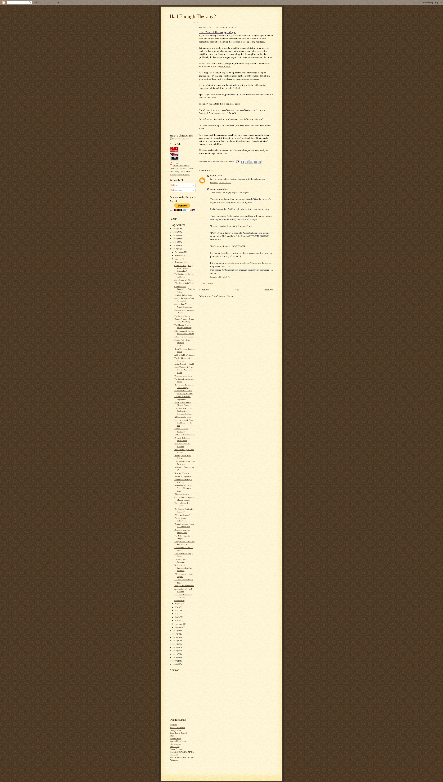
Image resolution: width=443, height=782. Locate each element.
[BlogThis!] (246, 162)
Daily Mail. (225, 66)
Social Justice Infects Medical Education (183, 403)
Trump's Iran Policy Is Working (183, 480)
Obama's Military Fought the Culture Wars (184, 525)
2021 (175, 242)
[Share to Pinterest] (259, 162)
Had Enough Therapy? (193, 16)
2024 (175, 232)
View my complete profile (180, 174)
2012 (175, 650)
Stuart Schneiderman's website (182, 757)
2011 (175, 654)
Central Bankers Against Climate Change (184, 498)
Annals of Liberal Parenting (181, 430)
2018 (175, 630)
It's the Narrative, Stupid (184, 363)
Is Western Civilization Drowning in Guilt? (183, 392)
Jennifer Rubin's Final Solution (183, 590)
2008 (175, 664)
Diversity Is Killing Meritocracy (182, 439)
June (177, 610)
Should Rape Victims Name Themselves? (183, 305)
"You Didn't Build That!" (184, 283)
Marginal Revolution (178, 741)
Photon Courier (176, 749)
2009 (175, 660)
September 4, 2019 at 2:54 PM (220, 277)
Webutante (174, 760)
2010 (175, 657)
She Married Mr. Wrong (184, 280)
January (178, 627)
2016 (175, 637)
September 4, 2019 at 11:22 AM (220, 183)
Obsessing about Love (183, 375)
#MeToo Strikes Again (183, 295)
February (179, 624)
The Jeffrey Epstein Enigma (182, 537)
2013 (175, 647)
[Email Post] (237, 161)
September (179, 262)
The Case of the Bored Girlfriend (183, 596)
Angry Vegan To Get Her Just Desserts (184, 543)
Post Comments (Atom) (222, 296)
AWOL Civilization (177, 727)
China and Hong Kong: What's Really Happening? (183, 268)
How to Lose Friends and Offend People (184, 386)
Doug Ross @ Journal (178, 733)
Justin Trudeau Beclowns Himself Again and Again (184, 370)
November (179, 255)
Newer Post (204, 289)
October (178, 258)
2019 (175, 248)
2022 (175, 238)
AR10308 (173, 725)
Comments (178, 190)
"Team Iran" (179, 345)
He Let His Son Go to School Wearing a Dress (183, 488)
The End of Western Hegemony (182, 398)
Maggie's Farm (175, 738)
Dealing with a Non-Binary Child (182, 531)
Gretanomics (179, 600)
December (179, 252)
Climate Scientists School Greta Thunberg (184, 320)
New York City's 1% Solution (182, 445)
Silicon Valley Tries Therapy (182, 341)
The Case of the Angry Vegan (217, 32)
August (178, 603)
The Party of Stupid (182, 315)
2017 (175, 634)
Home (236, 289)
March (177, 620)
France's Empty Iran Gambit (182, 504)
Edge (172, 735)
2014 (175, 644)
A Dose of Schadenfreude (184, 434)
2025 (175, 228)
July (177, 607)
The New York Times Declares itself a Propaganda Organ (183, 411)
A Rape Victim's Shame (183, 336)
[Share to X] (251, 162)
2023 (175, 235)
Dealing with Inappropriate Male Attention (183, 568)
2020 (175, 245)
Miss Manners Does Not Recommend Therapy (184, 332)
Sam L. (213, 175)
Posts (176, 185)
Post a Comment (207, 283)
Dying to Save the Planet (184, 585)
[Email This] (242, 162)
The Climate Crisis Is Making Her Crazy (183, 326)
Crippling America (181, 494)
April (177, 617)
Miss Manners (175, 743)
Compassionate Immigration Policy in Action (184, 289)
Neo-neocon (174, 746)
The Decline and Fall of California (183, 275)
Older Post (268, 289)
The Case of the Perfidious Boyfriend (184, 462)
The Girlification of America (182, 359)
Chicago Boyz (175, 730)
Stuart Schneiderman (181, 164)
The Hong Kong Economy (181, 560)
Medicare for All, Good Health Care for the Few (183, 423)
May (177, 613)
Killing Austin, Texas (182, 417)
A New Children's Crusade (184, 355)
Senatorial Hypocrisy (182, 476)
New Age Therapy (181, 473)
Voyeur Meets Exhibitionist (180, 519)
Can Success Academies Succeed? (183, 510)
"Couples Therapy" (182, 515)
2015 (175, 640)
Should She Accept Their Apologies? (184, 299)
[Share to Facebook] (255, 162)
